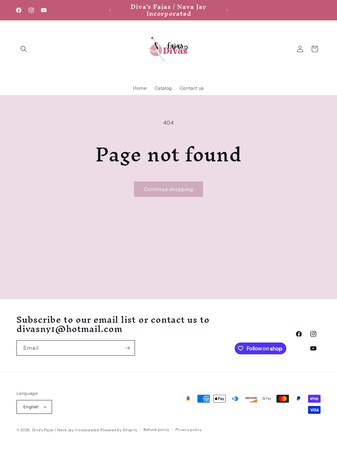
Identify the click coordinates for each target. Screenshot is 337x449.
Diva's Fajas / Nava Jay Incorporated (65, 430)
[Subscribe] (127, 348)
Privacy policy (188, 429)
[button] (23, 49)
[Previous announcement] (110, 10)
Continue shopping (168, 189)
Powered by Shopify (119, 430)
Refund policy (156, 429)
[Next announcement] (227, 10)
